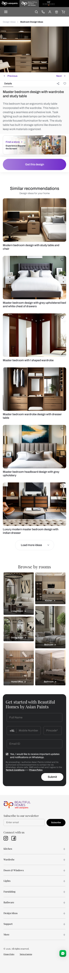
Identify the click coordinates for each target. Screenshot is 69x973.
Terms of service (26, 954)
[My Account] (49, 11)
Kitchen (48, 600)
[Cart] (63, 11)
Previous (12, 76)
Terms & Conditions (15, 770)
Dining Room (17, 637)
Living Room (17, 611)
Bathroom (48, 681)
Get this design (34, 164)
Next (59, 76)
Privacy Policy (35, 770)
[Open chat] (62, 953)
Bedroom (48, 644)
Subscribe (56, 822)
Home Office (17, 681)
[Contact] (43, 11)
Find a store (13, 142)
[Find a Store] (56, 11)
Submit (52, 776)
